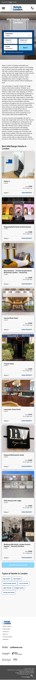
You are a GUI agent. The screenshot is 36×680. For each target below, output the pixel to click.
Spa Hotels (6, 579)
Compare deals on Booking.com (14, 52)
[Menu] (3, 8)
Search (25, 48)
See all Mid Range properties (18, 565)
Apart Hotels (7, 588)
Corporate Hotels (8, 592)
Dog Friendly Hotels (9, 583)
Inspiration (5, 639)
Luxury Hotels (23, 583)
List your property (7, 637)
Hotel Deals (16, 579)
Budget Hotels (19, 588)
